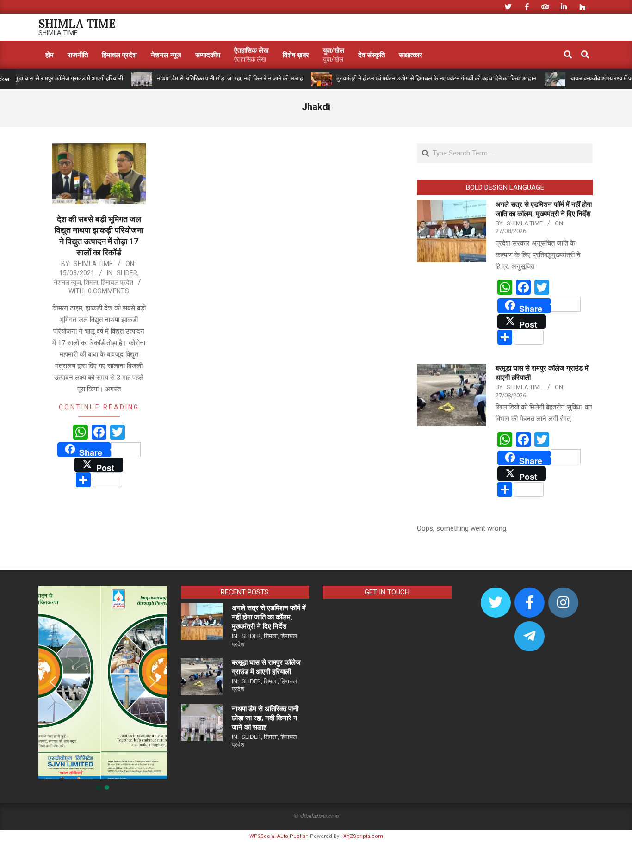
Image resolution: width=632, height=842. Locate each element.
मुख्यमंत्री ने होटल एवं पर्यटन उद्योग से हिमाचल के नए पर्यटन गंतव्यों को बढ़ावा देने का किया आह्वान (417, 78)
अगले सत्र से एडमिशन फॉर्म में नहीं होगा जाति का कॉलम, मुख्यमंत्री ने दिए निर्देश (269, 617)
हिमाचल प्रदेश (117, 282)
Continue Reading (99, 407)
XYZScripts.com (363, 836)
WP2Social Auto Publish (279, 836)
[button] (52, 682)
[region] (102, 688)
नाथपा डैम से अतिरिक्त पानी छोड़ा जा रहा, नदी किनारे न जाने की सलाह (211, 78)
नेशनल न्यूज (67, 282)
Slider (127, 273)
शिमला (91, 282)
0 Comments (108, 291)
